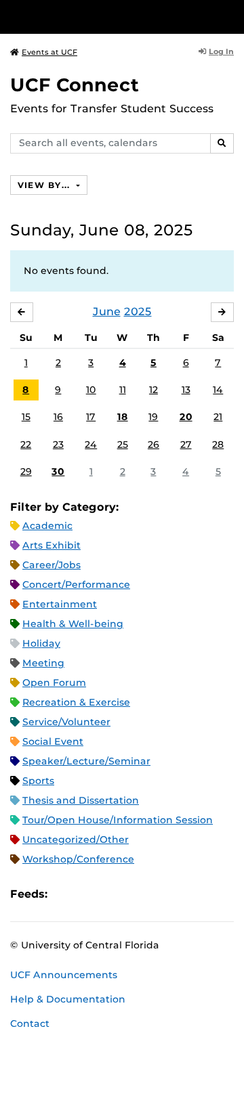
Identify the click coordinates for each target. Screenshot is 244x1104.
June (107, 311)
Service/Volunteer (66, 722)
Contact (29, 1023)
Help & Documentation (67, 999)
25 (122, 444)
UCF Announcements (63, 975)
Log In (221, 51)
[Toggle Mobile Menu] (230, 16)
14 (218, 390)
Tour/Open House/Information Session (117, 820)
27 (186, 444)
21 (218, 417)
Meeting (43, 663)
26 (153, 444)
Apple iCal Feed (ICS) (65, 894)
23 (58, 444)
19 (153, 417)
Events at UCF (49, 52)
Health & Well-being (72, 624)
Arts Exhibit (51, 545)
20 (186, 417)
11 (122, 390)
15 (26, 417)
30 (58, 471)
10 (91, 390)
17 (91, 417)
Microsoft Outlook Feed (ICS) (88, 894)
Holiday (41, 643)
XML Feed (134, 894)
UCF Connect (74, 85)
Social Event (52, 741)
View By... (45, 185)
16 (58, 417)
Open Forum (54, 682)
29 (26, 471)
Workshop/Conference (78, 859)
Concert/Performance (76, 584)
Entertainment (59, 604)
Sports (38, 781)
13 (186, 390)
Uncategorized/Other (75, 839)
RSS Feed (111, 894)
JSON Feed (157, 894)
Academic (47, 526)
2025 (138, 311)
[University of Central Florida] (103, 16)
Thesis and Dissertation (80, 800)
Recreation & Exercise (76, 702)
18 (122, 417)
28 (218, 444)
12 (153, 390)
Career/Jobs (51, 565)
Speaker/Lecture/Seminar (86, 761)
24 (91, 444)
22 (25, 444)
